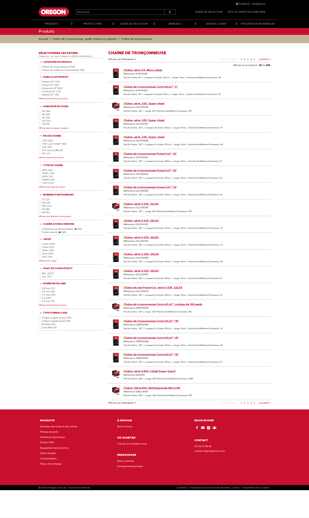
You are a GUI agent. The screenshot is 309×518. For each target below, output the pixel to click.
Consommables (48, 458)
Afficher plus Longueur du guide (53, 128)
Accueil (43, 38)
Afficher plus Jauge (47, 260)
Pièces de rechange (50, 463)
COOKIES (182, 487)
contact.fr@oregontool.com (209, 451)
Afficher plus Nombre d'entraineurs (55, 216)
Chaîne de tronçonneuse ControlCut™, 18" (151, 321)
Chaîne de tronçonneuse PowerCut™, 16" (150, 153)
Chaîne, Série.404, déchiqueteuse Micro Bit (152, 387)
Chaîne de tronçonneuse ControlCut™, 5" (151, 86)
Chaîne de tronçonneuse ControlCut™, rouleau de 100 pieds (163, 304)
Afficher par (114, 59)
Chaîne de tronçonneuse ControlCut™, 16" (151, 354)
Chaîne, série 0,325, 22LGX (141, 203)
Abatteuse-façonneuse (52, 437)
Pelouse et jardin (49, 431)
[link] (250, 4)
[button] (229, 59)
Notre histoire (124, 426)
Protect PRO (47, 442)
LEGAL (236, 487)
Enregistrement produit (130, 466)
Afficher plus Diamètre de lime (53, 305)
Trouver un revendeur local (132, 443)
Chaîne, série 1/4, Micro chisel (143, 70)
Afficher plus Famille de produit (53, 98)
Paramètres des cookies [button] (256, 487)
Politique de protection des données (210, 487)
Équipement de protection (54, 448)
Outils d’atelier (48, 453)
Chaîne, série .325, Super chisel (144, 103)
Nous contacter (125, 461)
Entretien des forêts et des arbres (58, 426)
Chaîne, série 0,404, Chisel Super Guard (149, 371)
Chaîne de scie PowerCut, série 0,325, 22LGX (153, 287)
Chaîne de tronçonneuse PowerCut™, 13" (150, 187)
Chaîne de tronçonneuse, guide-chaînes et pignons (84, 38)
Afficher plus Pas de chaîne (51, 157)
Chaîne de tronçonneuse (136, 38)
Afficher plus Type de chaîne (52, 187)
